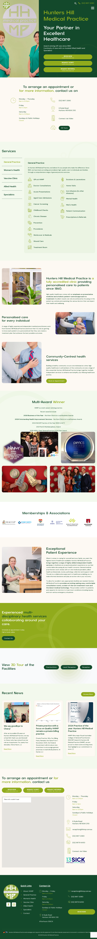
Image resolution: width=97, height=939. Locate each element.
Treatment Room (40, 247)
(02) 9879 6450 (78, 842)
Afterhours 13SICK (46, 921)
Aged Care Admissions (43, 198)
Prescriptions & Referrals (76, 217)
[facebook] (8, 904)
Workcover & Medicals (43, 235)
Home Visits (71, 186)
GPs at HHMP (39, 179)
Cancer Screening (41, 204)
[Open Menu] (92, 8)
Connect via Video (66, 118)
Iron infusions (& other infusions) (75, 192)
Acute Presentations (42, 192)
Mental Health (71, 199)
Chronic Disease (40, 216)
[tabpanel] (59, 205)
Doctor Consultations (42, 186)
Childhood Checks (41, 210)
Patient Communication (75, 211)
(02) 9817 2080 (65, 100)
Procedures (38, 229)
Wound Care (38, 241)
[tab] (12, 162)
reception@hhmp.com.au (82, 829)
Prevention (38, 223)
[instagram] (14, 904)
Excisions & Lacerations (75, 179)
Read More (7, 749)
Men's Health (71, 205)
